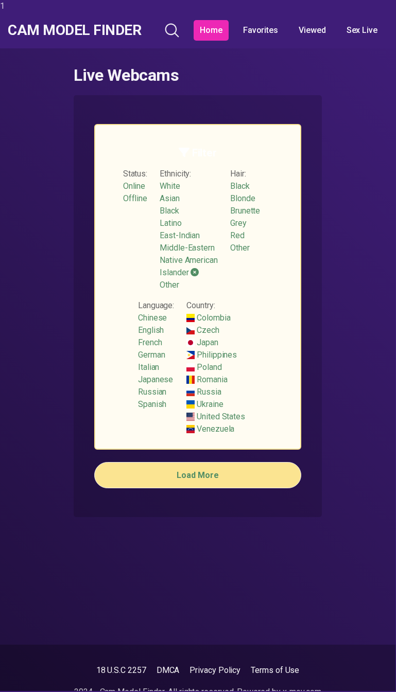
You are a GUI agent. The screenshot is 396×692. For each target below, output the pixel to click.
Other (169, 285)
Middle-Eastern (187, 248)
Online (134, 186)
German (151, 355)
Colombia (212, 318)
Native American (189, 260)
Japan (206, 342)
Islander (175, 272)
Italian (148, 367)
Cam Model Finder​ (74, 30)
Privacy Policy (215, 670)
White (170, 186)
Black (169, 211)
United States (220, 416)
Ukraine (209, 404)
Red (237, 235)
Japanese (155, 379)
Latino (171, 223)
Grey (238, 223)
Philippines (216, 355)
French (150, 342)
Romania (211, 379)
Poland (208, 367)
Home (211, 30)
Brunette (245, 211)
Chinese (152, 318)
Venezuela (214, 429)
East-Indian (180, 235)
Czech (207, 330)
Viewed (312, 30)
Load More (197, 475)
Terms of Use (275, 670)
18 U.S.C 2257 (121, 670)
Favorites (260, 30)
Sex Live (362, 30)
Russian (152, 392)
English (151, 330)
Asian (170, 198)
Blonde (242, 198)
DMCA (168, 670)
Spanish (152, 404)
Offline (135, 198)
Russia (208, 392)
